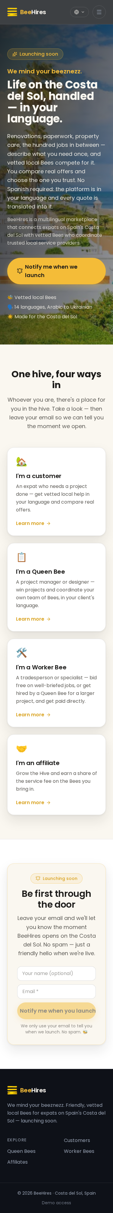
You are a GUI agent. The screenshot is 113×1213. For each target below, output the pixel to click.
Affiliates (17, 1162)
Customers (77, 1140)
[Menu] (99, 12)
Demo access (56, 1203)
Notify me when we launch (51, 271)
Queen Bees (21, 1151)
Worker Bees (79, 1151)
